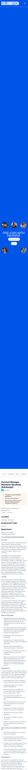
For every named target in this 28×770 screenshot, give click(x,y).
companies (11, 474)
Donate (14, 243)
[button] (24, 3)
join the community (14, 239)
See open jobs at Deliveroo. (12, 498)
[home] (10, 3)
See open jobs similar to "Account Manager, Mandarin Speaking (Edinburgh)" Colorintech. (13, 502)
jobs (4, 474)
